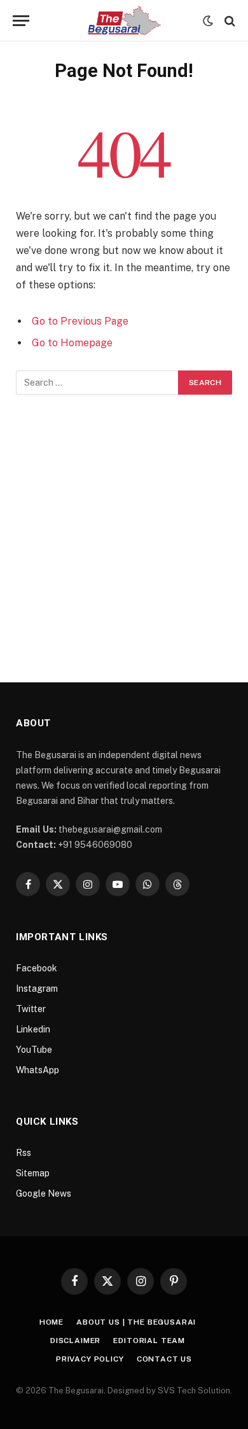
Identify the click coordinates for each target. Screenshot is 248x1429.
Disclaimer (75, 1340)
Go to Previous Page (80, 321)
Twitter (31, 1009)
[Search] (228, 20)
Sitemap (33, 1173)
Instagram (37, 988)
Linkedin (33, 1029)
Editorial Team (149, 1340)
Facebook (36, 968)
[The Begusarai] (124, 20)
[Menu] (21, 20)
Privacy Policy (90, 1359)
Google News (43, 1193)
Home (51, 1322)
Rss (23, 1153)
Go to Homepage (72, 343)
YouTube (34, 1050)
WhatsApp (37, 1070)
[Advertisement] (124, 525)
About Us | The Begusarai (136, 1322)
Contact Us (164, 1359)
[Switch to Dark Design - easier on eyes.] (208, 21)
